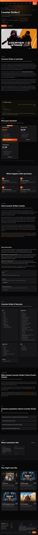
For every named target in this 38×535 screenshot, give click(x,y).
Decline (30, 532)
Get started (35, 3)
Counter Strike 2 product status (25, 233)
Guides (10, 3)
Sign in (30, 3)
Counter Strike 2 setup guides (6, 235)
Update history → (34, 9)
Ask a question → (5, 289)
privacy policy (21, 530)
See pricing (4, 25)
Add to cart (10, 139)
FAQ (18, 3)
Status (7, 3)
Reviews (14, 3)
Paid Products (6, 8)
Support (21, 3)
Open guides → (5, 282)
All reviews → (33, 442)
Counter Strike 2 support (24, 394)
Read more (10, 25)
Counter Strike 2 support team (10, 236)
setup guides (14, 266)
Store (3, 3)
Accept (34, 532)
